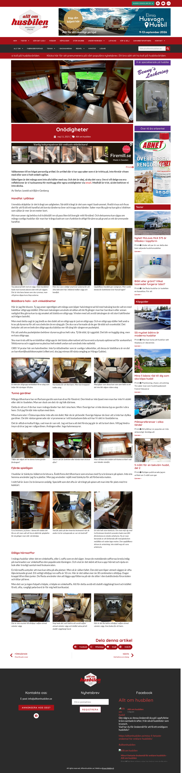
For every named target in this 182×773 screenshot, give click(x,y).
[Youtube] (163, 3)
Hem (15, 41)
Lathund (112, 41)
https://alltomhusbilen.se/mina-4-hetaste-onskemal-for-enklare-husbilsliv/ (140, 737)
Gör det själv (39, 41)
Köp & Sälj (124, 41)
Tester (24, 41)
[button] (81, 646)
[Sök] (168, 48)
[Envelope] (169, 3)
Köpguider (64, 41)
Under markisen (95, 41)
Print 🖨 (130, 167)
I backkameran (65, 49)
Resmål (79, 49)
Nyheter (92, 49)
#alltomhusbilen (127, 744)
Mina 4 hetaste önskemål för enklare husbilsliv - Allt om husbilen (144, 756)
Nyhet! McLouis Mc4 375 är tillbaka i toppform (151, 239)
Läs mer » (138, 251)
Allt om (17, 49)
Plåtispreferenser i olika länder (149, 423)
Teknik (50, 49)
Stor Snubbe (78, 41)
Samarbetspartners (142, 41)
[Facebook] (158, 3)
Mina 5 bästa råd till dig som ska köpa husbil (152, 377)
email (88, 182)
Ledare (103, 49)
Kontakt (159, 41)
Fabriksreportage (35, 49)
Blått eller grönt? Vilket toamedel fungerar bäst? (150, 283)
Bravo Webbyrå (108, 768)
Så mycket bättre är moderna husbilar (147, 334)
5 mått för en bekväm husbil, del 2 (152, 466)
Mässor (52, 41)
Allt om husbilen (83, 136)
